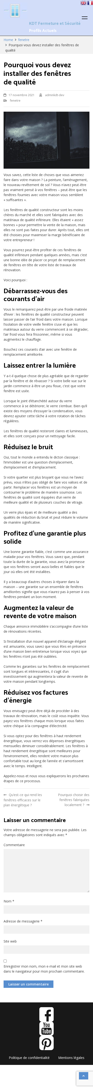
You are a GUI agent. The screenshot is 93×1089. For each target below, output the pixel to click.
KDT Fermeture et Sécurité (55, 23)
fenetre (15, 101)
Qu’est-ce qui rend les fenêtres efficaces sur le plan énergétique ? (23, 799)
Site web (10, 941)
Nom (9, 901)
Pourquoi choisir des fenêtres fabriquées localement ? (73, 799)
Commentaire (14, 845)
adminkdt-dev (54, 95)
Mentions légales (71, 1057)
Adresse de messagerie (23, 921)
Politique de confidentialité (29, 1057)
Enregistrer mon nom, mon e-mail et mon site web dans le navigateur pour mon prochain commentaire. (44, 969)
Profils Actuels (43, 30)
